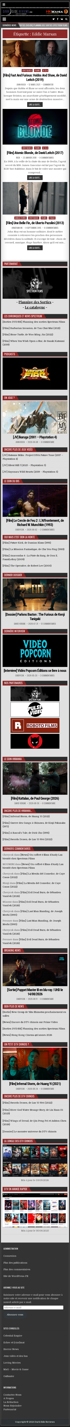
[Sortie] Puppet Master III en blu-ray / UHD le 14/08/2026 (35, 992)
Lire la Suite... (35, 104)
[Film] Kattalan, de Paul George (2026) (35, 798)
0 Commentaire (47, 442)
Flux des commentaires (16, 1269)
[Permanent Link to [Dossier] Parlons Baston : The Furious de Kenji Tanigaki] (35, 594)
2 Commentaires (47, 530)
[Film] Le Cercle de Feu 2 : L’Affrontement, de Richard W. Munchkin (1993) (35, 522)
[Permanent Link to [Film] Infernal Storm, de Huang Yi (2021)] (35, 1064)
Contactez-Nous (12, 1394)
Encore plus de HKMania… (18, 811)
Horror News (11, 1349)
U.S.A (45, 70)
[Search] (66, 19)
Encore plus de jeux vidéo (18, 449)
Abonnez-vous (15, 1314)
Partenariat (9, 1409)
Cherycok (19, 530)
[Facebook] (57, 19)
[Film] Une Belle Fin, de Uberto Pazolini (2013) (35, 223)
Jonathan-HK (17, 228)
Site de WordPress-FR (15, 1276)
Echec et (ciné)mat (13, 1342)
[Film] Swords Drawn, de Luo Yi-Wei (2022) (27, 1102)
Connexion (9, 1256)
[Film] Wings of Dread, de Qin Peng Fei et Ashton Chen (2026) (34, 1122)
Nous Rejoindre (12, 1405)
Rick (18, 158)
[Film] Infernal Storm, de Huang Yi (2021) (35, 1084)
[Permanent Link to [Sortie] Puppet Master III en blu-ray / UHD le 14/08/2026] (35, 970)
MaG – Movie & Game (15, 1369)
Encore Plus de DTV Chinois (19, 1096)
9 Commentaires (46, 158)
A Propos (8, 1398)
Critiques (27, 70)
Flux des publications (15, 1262)
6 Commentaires (51, 228)
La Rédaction (10, 1402)
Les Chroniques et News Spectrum (23, 316)
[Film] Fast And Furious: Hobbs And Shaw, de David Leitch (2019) (35, 77)
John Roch (21, 85)
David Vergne (19, 624)
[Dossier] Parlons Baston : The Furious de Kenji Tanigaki (35, 616)
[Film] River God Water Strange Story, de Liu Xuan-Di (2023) (33, 1112)
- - (35, 307)
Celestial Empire (12, 1335)
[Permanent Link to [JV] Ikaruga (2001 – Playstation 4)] (35, 417)
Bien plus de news (14, 1006)
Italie (52, 218)
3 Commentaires (47, 675)
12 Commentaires (48, 624)
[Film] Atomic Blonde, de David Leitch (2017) (35, 153)
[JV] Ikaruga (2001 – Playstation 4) (35, 437)
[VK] (62, 19)
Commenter (48, 85)
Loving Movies (12, 1362)
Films (37, 70)
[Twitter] (54, 19)
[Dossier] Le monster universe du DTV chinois (29, 1131)
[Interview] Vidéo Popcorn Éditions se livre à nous (35, 671)
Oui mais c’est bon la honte (19, 537)
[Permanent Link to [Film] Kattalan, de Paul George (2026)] (35, 778)
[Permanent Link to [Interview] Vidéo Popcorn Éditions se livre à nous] (35, 651)
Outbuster (8, 1376)
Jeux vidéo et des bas (15, 1356)
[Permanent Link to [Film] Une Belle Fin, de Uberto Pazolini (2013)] (35, 198)
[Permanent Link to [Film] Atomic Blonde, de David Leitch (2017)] (35, 127)
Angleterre (20, 218)
